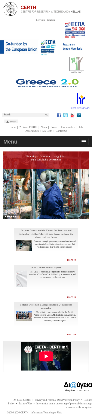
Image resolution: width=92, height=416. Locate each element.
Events (53, 127)
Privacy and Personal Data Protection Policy (57, 399)
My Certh (47, 130)
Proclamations (68, 127)
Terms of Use (25, 403)
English (51, 19)
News (44, 127)
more (70, 259)
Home (13, 127)
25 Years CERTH (28, 127)
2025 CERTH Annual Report (46, 267)
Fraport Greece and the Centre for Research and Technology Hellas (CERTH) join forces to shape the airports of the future (46, 233)
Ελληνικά (40, 19)
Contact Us (61, 130)
